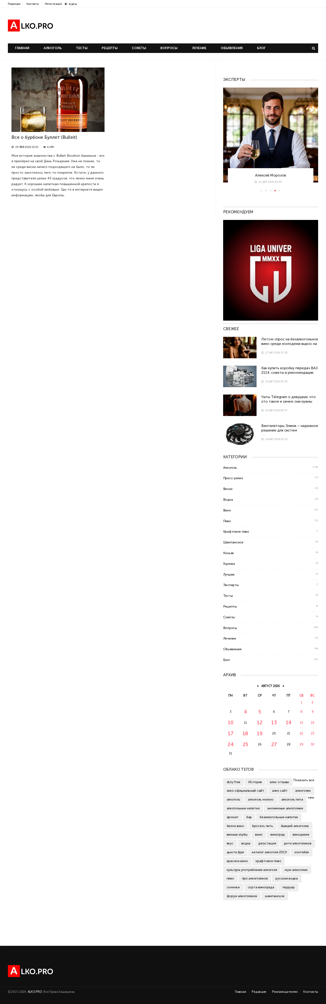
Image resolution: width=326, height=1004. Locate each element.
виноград (277, 834)
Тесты (82, 48)
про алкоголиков (255, 878)
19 (259, 733)
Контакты (32, 3)
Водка (228, 499)
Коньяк (228, 553)
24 (230, 744)
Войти (73, 4)
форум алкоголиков (242, 896)
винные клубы (237, 834)
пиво (230, 878)
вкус (230, 843)
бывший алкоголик (295, 825)
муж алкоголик (296, 869)
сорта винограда (261, 887)
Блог (261, 48)
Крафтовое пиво (236, 531)
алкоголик (302, 790)
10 (230, 722)
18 (245, 733)
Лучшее (229, 574)
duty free (233, 782)
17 (230, 733)
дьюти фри (235, 852)
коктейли (301, 852)
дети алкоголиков (297, 843)
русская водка (286, 878)
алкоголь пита (292, 799)
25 (245, 744)
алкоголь (233, 799)
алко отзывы (279, 782)
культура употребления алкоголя (252, 869)
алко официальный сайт (245, 790)
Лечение (199, 48)
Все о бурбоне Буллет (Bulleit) (44, 137)
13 (274, 722)
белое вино (235, 825)
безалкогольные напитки (279, 817)
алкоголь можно (260, 799)
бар (249, 817)
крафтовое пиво (268, 861)
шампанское (274, 896)
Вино (227, 510)
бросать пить (262, 825)
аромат (232, 817)
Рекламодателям (284, 991)
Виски (227, 488)
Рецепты (109, 48)
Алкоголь (53, 48)
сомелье (233, 887)
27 (274, 744)
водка (246, 843)
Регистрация (53, 3)
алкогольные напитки (243, 808)
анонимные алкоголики (285, 808)
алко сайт (279, 790)
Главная (22, 48)
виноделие (301, 834)
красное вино (237, 861)
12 (259, 722)
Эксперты (231, 585)
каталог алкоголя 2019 (269, 852)
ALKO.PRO (35, 991)
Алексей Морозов (242, 175)
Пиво (227, 521)
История (255, 782)
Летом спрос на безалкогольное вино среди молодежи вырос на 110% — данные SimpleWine (289, 343)
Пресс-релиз (233, 478)
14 (288, 722)
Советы (139, 48)
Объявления (232, 48)
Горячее (229, 563)
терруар (288, 887)
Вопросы (169, 48)
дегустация (267, 843)
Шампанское (233, 542)
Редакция (14, 3)
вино (259, 834)
